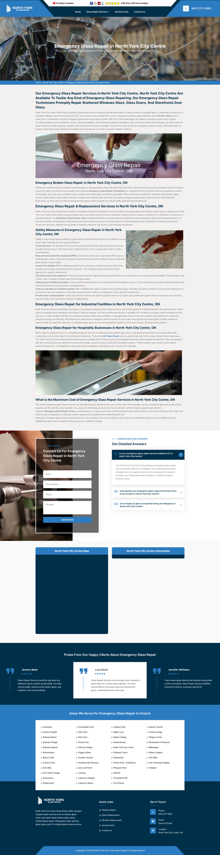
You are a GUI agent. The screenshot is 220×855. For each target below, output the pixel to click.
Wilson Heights (155, 752)
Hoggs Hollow (84, 752)
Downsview (48, 778)
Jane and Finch (85, 768)
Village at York (155, 737)
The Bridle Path (120, 778)
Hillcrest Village (85, 747)
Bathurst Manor (50, 737)
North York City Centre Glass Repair (110, 850)
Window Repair (109, 810)
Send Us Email (165, 823)
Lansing (81, 773)
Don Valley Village (51, 773)
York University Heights (159, 763)
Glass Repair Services (96, 11)
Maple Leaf (118, 732)
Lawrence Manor (85, 783)
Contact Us (139, 11)
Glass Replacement (111, 815)
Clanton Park (49, 763)
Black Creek (48, 758)
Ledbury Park (119, 727)
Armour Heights (50, 732)
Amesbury (47, 727)
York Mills (153, 758)
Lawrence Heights (86, 778)
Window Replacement (112, 820)
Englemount (48, 783)
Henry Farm (83, 742)
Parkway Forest (120, 752)
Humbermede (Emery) (88, 763)
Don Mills (47, 768)
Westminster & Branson (159, 742)
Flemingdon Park (86, 727)
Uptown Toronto (156, 727)
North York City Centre (53, 82)
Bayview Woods (50, 747)
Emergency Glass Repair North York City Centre (87, 82)
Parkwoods (118, 758)
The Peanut (118, 783)
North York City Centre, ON (170, 833)
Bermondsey (48, 752)
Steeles (116, 773)
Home (78, 11)
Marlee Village (119, 737)
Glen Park (82, 732)
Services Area (121, 11)
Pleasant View (119, 768)
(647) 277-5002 (201, 8)
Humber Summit (85, 758)
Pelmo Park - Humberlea (124, 763)
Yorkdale (153, 768)
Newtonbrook (119, 742)
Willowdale (154, 747)
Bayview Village (50, 742)
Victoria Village (155, 732)
